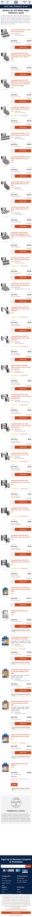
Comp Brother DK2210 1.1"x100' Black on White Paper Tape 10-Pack (20, 183)
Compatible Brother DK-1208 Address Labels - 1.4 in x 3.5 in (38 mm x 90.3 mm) (21, 425)
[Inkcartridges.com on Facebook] (4, 871)
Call (7, 1)
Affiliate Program (6, 883)
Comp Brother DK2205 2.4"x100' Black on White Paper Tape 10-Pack (20, 158)
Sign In (19, 889)
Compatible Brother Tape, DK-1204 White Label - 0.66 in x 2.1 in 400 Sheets (20, 338)
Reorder (19, 891)
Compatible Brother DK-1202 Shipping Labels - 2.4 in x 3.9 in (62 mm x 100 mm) (21, 396)
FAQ (3, 891)
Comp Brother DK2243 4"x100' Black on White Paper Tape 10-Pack (20, 209)
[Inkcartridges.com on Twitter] (7, 871)
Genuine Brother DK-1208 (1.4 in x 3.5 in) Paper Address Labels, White (21, 703)
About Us (4, 878)
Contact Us (4, 889)
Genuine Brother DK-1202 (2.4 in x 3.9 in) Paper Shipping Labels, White (21, 671)
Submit (14, 784)
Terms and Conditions (16, 908)
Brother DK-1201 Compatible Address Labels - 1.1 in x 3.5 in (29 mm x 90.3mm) (21, 367)
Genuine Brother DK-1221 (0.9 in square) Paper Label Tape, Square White (21, 589)
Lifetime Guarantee (6, 880)
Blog (3, 885)
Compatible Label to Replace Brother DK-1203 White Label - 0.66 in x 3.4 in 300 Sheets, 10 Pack (21, 234)
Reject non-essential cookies (16, 915)
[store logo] (16, 2)
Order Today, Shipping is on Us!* (16, 6)
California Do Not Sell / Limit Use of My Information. (16, 909)
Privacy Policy (7, 899)
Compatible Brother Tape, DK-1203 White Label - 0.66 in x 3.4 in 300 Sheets (20, 308)
